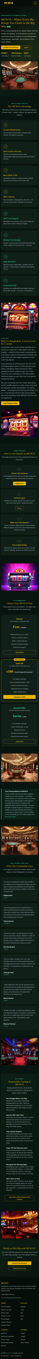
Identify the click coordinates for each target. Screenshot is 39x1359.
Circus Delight (5, 1319)
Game (22, 1316)
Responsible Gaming (7, 1342)
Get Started (19, 652)
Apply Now (19, 741)
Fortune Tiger (5, 1313)
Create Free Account (10, 47)
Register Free (19, 483)
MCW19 (4, 1283)
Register (23, 1306)
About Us (4, 1333)
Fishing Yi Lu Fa (5, 1316)
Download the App (19, 1268)
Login (22, 1310)
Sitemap (3, 1345)
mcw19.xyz (9, 1353)
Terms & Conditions (16, 1355)
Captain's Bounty (6, 1322)
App (22, 1313)
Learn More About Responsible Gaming (19, 1198)
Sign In (26, 47)
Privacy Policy (11, 816)
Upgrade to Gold (19, 697)
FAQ (22, 1319)
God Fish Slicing (6, 1306)
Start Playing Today (10, 403)
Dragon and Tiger (6, 1310)
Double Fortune (5, 1325)
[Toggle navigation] (35, 3)
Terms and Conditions (7, 1336)
